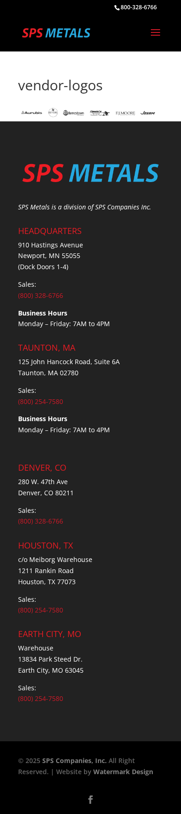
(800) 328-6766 (40, 295)
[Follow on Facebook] (90, 799)
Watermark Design (123, 771)
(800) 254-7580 (40, 401)
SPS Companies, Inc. (74, 760)
